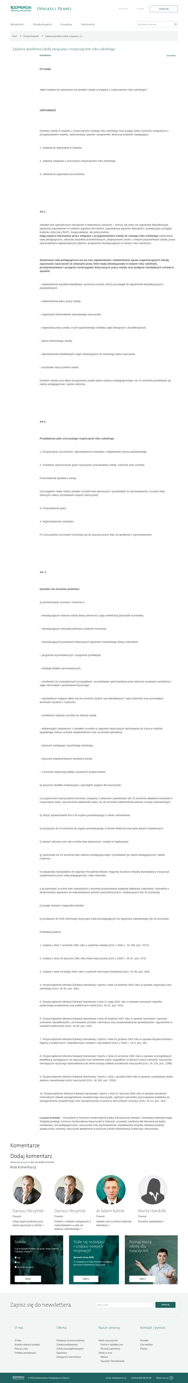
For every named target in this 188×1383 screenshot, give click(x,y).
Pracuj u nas (21, 1348)
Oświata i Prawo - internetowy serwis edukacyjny (54, 8)
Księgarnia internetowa (69, 1357)
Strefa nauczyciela (108, 1340)
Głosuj (28, 1279)
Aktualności (17, 24)
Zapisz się (165, 1305)
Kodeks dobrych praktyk (27, 1344)
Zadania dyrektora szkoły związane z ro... (64, 36)
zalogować (25, 1162)
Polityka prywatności (25, 1353)
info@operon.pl (119, 1378)
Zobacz (86, 1279)
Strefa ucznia (105, 1353)
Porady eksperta (42, 24)
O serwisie (123, 8)
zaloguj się (164, 9)
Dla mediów (146, 1344)
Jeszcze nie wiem (25, 1267)
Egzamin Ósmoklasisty (112, 1361)
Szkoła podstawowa (67, 1344)
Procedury (66, 24)
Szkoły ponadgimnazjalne (70, 1348)
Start (14, 36)
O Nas (18, 1340)
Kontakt (140, 8)
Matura (104, 1357)
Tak (18, 1258)
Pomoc (144, 1348)
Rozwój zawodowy (110, 1348)
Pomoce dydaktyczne (112, 1344)
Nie (18, 1262)
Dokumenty (88, 24)
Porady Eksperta (31, 36)
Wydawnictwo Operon (18, 1378)
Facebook (171, 1378)
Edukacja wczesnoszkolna (70, 1340)
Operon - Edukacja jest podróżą (20, 9)
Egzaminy (62, 1353)
